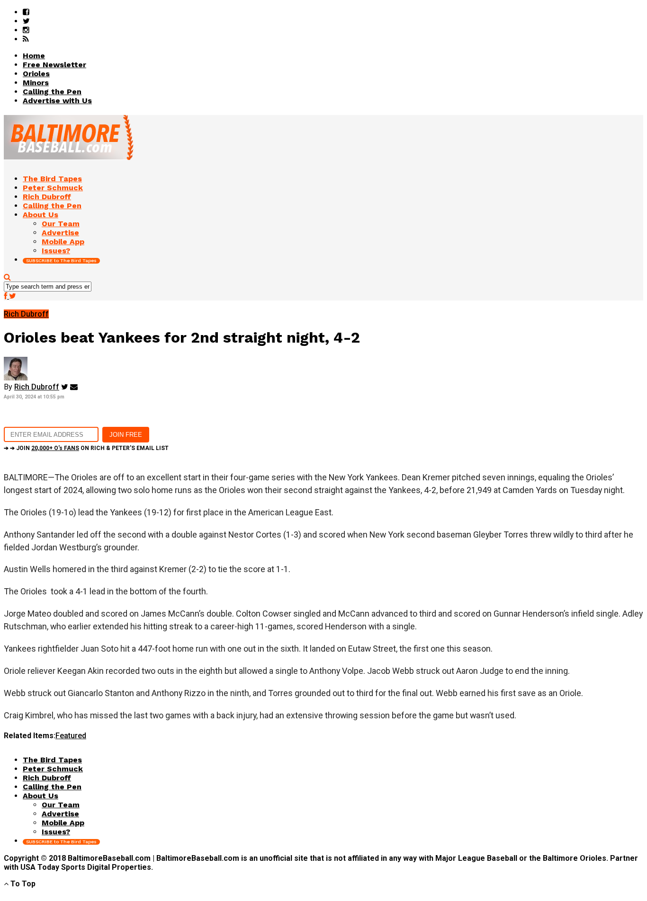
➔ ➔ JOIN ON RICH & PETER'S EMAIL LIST (86, 448)
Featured (70, 735)
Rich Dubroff (36, 386)
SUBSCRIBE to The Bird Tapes (61, 260)
